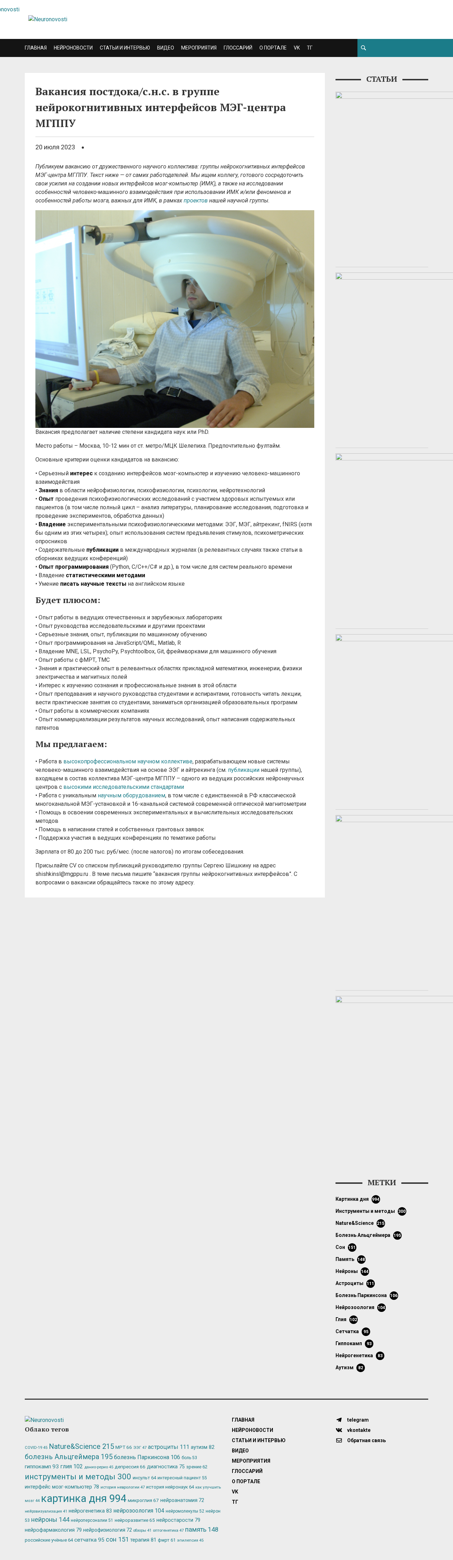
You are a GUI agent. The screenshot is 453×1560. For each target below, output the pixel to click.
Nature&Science (360, 1223)
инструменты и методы (371, 1211)
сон (346, 1247)
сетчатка (352, 1331)
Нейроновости (73, 48)
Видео (165, 48)
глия (346, 1319)
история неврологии (123, 1487)
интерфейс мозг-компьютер (62, 1487)
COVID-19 (36, 1447)
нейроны (352, 1271)
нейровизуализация (46, 1511)
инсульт (144, 1477)
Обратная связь (366, 1440)
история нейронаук (170, 1487)
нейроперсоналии (92, 1520)
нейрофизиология (107, 1530)
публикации (243, 770)
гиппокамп (354, 1343)
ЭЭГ (140, 1447)
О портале (273, 48)
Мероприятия (199, 48)
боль (189, 1457)
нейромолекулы (185, 1511)
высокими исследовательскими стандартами (123, 787)
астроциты (355, 1283)
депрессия (130, 1466)
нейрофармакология (53, 1530)
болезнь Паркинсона (367, 1295)
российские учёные (49, 1540)
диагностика (166, 1466)
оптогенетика (168, 1530)
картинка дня (358, 1199)
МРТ (123, 1447)
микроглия (143, 1500)
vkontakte (358, 1430)
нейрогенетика (359, 1355)
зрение (196, 1466)
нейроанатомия (182, 1500)
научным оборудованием (131, 795)
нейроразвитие (135, 1520)
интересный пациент (182, 1477)
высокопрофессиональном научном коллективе (128, 761)
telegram (357, 1420)
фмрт (167, 1540)
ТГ (309, 48)
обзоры (142, 1530)
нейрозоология (360, 1307)
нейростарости (178, 1520)
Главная (36, 48)
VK (297, 48)
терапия (143, 1540)
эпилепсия (190, 1540)
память (350, 1259)
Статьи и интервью (125, 48)
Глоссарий (238, 48)
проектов (196, 200)
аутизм (349, 1367)
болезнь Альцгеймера (368, 1235)
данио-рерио (98, 1467)
